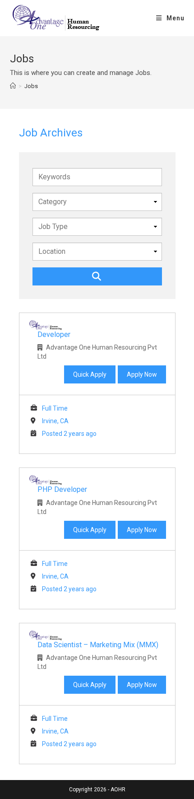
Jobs (31, 86)
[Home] (13, 86)
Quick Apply (89, 374)
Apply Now (142, 374)
